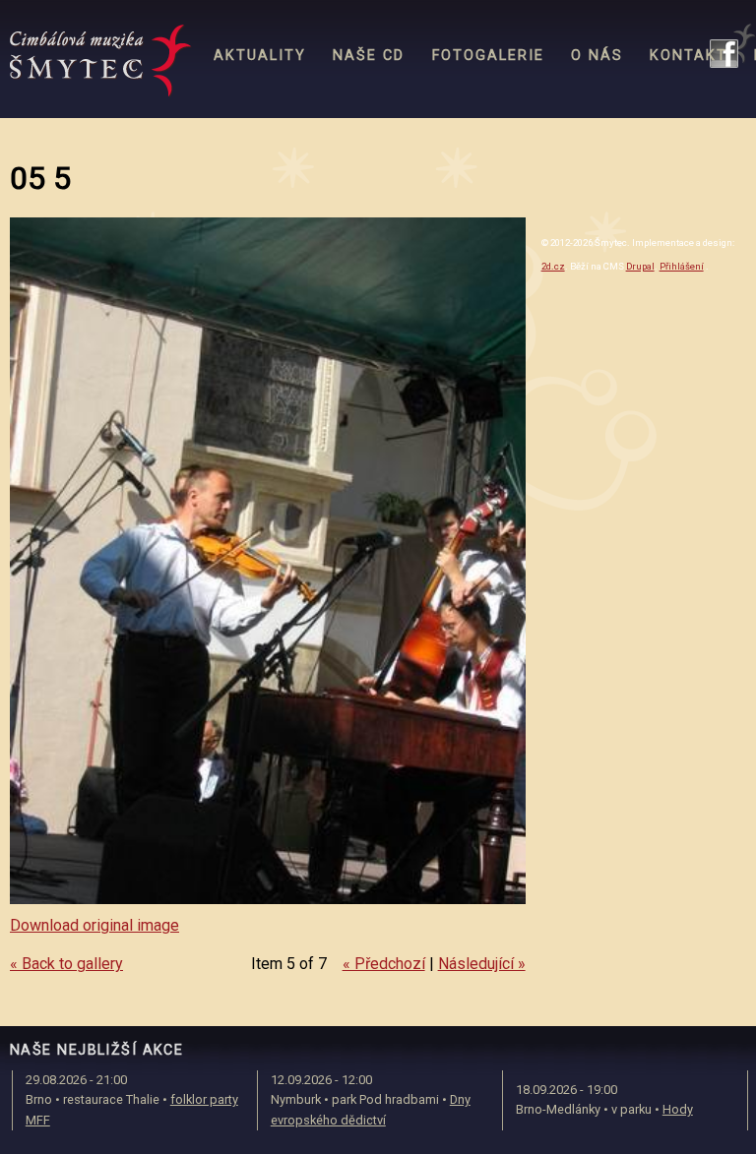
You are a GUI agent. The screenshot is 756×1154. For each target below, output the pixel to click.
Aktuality (260, 55)
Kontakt (688, 55)
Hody (677, 1109)
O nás (597, 55)
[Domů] (101, 61)
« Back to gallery (66, 963)
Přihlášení (682, 266)
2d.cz (553, 266)
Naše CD (369, 55)
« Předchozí (384, 963)
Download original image (94, 925)
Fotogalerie (488, 55)
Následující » (482, 963)
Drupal (640, 266)
